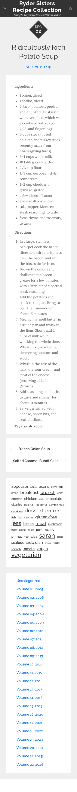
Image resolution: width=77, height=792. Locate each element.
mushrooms (55, 524)
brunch (47, 492)
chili (41, 499)
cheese (16, 499)
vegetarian (26, 555)
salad (34, 536)
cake (60, 493)
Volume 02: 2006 (30, 597)
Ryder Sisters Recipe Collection (37, 6)
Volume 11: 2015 (38, 67)
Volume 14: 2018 (29, 698)
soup (38, 426)
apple (33, 486)
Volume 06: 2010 (29, 631)
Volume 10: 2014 (29, 664)
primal (16, 536)
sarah (28, 426)
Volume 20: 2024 (29, 748)
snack (48, 543)
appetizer (19, 486)
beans (44, 486)
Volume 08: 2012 (29, 648)
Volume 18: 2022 (29, 731)
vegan (42, 548)
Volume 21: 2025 (29, 756)
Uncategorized (28, 581)
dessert (34, 510)
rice (26, 536)
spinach (16, 549)
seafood (17, 543)
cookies (17, 511)
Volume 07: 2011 (29, 639)
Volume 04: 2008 (30, 614)
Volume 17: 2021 (29, 723)
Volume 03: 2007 (30, 606)
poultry (49, 529)
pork (39, 529)
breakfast (29, 492)
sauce (60, 536)
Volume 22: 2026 (29, 764)
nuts (14, 529)
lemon (28, 524)
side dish (34, 542)
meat (41, 523)
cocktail (29, 504)
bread (14, 493)
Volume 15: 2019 (29, 706)
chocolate (54, 499)
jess (16, 523)
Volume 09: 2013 (29, 656)
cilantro (16, 505)
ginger (28, 517)
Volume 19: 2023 (29, 739)
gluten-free (46, 517)
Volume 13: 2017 (29, 689)
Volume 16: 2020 (29, 714)
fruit (20, 517)
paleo (22, 529)
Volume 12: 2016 (29, 681)
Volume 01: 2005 (29, 589)
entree (53, 510)
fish (13, 517)
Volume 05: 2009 (30, 622)
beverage (57, 486)
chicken (30, 499)
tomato (29, 549)
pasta (31, 529)
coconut (41, 504)
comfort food (56, 505)
